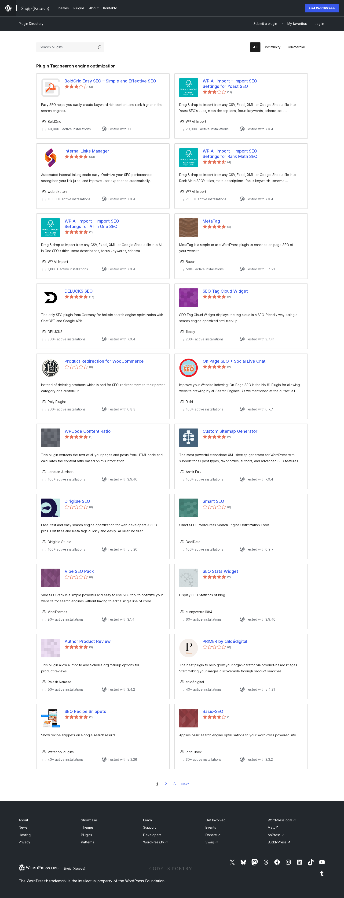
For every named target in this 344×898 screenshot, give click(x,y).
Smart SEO (213, 501)
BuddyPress (279, 842)
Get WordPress (322, 8)
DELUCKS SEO (79, 291)
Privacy (24, 842)
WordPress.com (282, 820)
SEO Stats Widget (220, 571)
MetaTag (211, 221)
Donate (213, 835)
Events (210, 827)
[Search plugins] (99, 47)
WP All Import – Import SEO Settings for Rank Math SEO (230, 154)
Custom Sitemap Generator (230, 431)
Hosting (25, 835)
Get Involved (215, 820)
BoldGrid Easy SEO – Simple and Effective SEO (110, 80)
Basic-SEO (213, 711)
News (23, 827)
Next (185, 784)
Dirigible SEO (77, 501)
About (23, 820)
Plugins (86, 835)
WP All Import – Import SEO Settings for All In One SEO (92, 224)
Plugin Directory (31, 24)
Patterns (87, 842)
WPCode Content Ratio (88, 431)
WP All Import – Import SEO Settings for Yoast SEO (230, 83)
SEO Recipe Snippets (85, 711)
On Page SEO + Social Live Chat (234, 361)
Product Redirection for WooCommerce (104, 361)
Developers (152, 835)
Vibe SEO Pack (79, 571)
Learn (147, 820)
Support (149, 827)
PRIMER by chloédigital (225, 641)
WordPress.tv (155, 842)
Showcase (89, 820)
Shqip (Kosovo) (74, 868)
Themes (87, 827)
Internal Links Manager (87, 151)
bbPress (276, 835)
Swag (211, 842)
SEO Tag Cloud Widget (225, 291)
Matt (273, 827)
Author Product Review (88, 641)
